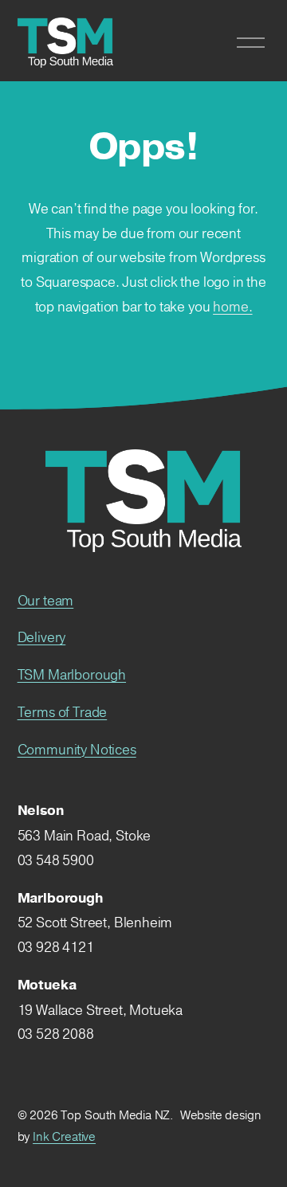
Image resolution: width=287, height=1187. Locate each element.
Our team (46, 600)
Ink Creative (64, 1136)
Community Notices (77, 749)
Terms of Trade (63, 711)
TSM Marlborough (72, 674)
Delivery (42, 637)
